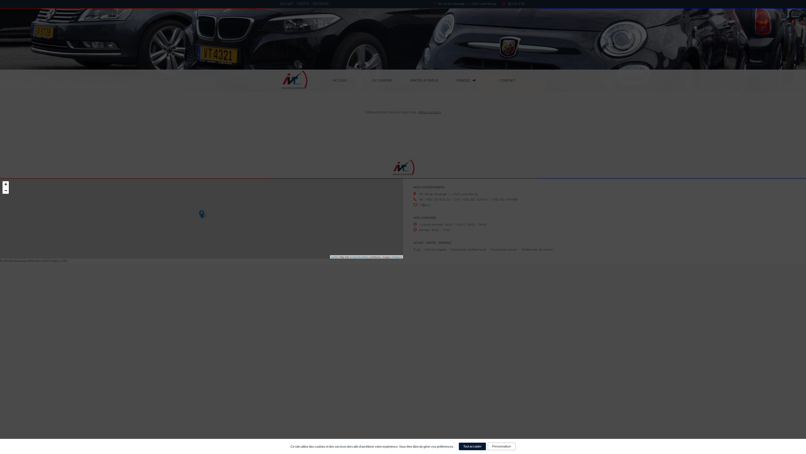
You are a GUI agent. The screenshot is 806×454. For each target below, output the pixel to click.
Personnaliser (501, 446)
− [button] (5, 190)
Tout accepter (472, 446)
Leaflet (334, 257)
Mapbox (398, 257)
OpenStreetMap (360, 257)
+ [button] (5, 184)
